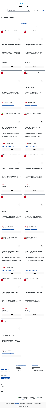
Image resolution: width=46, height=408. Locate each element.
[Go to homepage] (23, 4)
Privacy (33, 368)
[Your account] (37, 10)
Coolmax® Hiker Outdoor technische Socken (33, 210)
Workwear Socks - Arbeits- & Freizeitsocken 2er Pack (9, 334)
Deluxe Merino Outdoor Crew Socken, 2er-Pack (34, 45)
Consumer (3, 384)
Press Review (19, 368)
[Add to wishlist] (19, 39)
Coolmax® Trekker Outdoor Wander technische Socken (10, 252)
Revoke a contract (6, 378)
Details (11, 66)
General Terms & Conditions (37, 370)
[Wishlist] (35, 10)
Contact (3, 382)
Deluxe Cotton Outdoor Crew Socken (34, 292)
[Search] (28, 10)
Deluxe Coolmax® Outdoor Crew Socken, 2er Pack (10, 293)
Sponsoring (18, 370)
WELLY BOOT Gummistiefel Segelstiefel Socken (31, 86)
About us (18, 367)
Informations (35, 365)
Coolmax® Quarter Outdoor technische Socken (11, 210)
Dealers (2, 386)
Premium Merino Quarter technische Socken (33, 169)
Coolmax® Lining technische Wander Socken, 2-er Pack (34, 252)
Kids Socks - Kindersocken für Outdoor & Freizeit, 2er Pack (11, 45)
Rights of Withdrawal (36, 367)
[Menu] (2, 10)
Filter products (24, 23)
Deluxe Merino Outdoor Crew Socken (11, 86)
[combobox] (17, 10)
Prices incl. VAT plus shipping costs (8, 63)
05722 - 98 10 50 (5, 369)
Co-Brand (3, 389)
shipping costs (17, 403)
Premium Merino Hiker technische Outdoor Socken (33, 128)
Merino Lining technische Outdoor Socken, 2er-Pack (10, 128)
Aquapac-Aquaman (21, 365)
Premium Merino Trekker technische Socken (10, 169)
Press (2, 391)
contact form (7, 375)
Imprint (33, 371)
